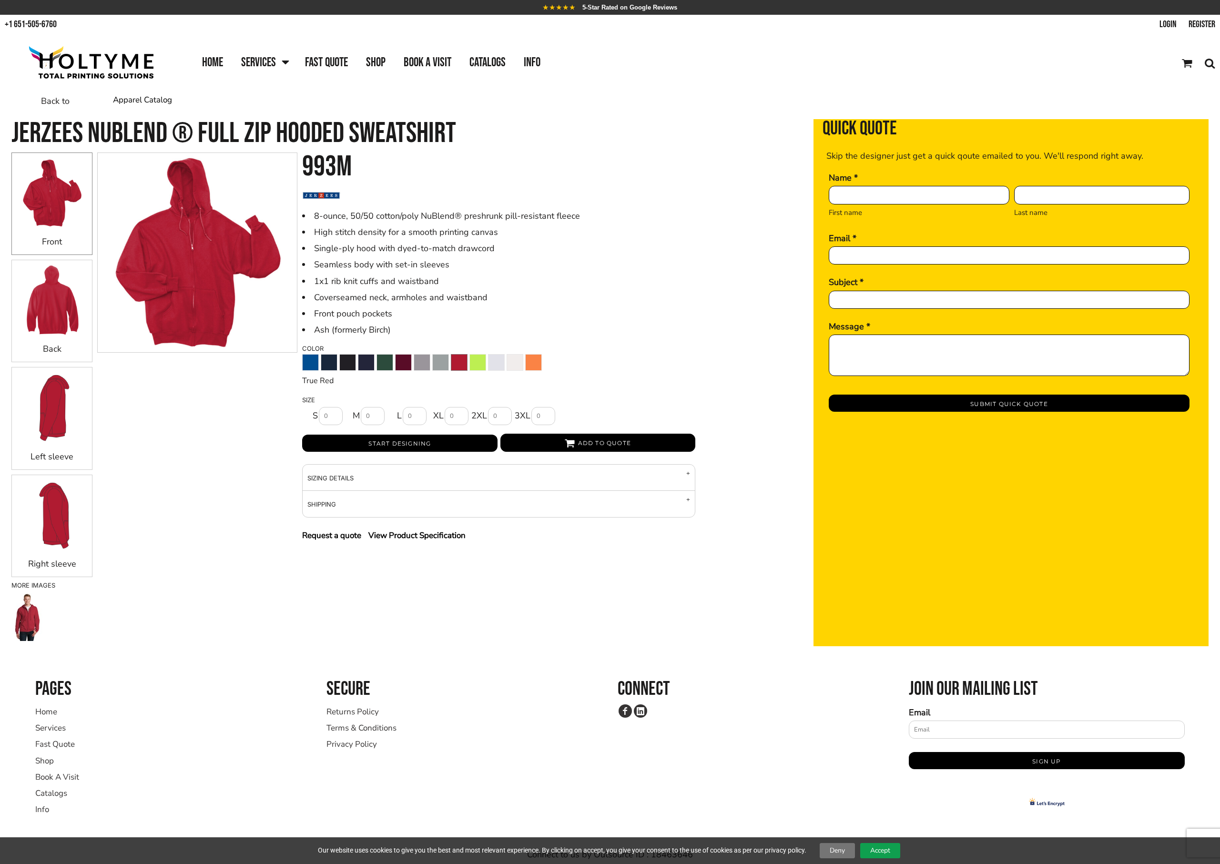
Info (42, 809)
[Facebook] (625, 711)
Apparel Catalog (142, 99)
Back (52, 349)
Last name (1030, 212)
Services (50, 727)
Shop (44, 760)
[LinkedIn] (640, 711)
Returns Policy (352, 711)
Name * (843, 177)
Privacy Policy (351, 744)
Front (52, 241)
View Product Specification (417, 535)
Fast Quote (55, 744)
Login (1168, 24)
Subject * (846, 282)
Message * (849, 326)
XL (438, 415)
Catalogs (51, 793)
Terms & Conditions (361, 727)
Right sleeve (52, 563)
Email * (842, 238)
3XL (522, 415)
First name (845, 212)
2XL (479, 415)
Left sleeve (51, 456)
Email (919, 712)
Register (1202, 24)
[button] (264, 63)
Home (46, 711)
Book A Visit (57, 777)
